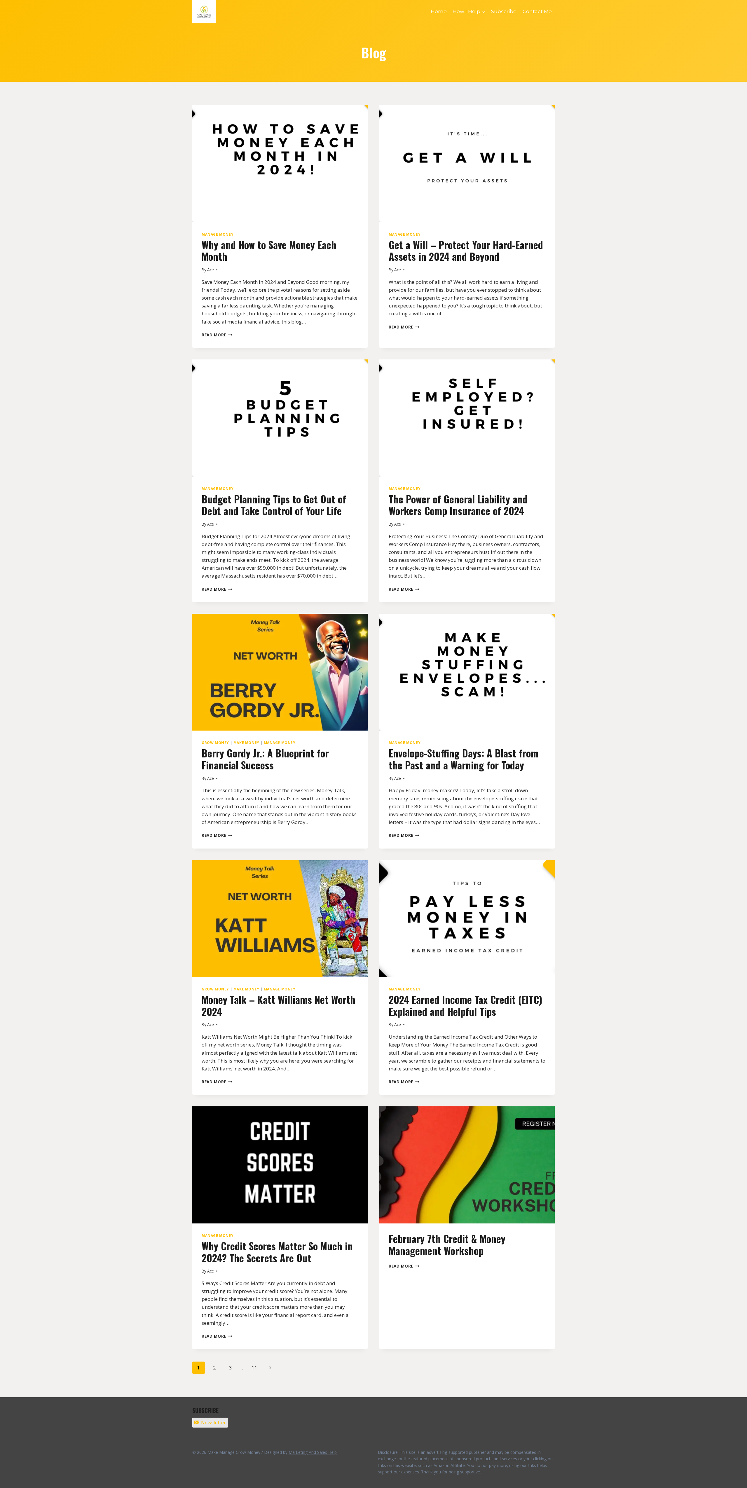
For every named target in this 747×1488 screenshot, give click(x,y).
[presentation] (280, 163)
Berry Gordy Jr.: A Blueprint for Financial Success (265, 758)
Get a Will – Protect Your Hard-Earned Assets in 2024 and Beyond (466, 250)
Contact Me (537, 11)
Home (439, 11)
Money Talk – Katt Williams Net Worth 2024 (278, 1005)
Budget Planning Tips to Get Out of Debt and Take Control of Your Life (274, 504)
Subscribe (503, 11)
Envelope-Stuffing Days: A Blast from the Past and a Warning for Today (463, 758)
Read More (217, 335)
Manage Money (217, 234)
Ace (210, 269)
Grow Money (215, 742)
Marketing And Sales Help (313, 1452)
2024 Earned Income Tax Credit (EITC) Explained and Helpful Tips (465, 1005)
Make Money (246, 742)
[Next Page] (270, 1368)
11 (254, 1367)
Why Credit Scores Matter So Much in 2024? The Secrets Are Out (277, 1251)
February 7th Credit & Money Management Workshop (447, 1244)
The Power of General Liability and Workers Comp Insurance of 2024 (458, 504)
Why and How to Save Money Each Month (269, 250)
